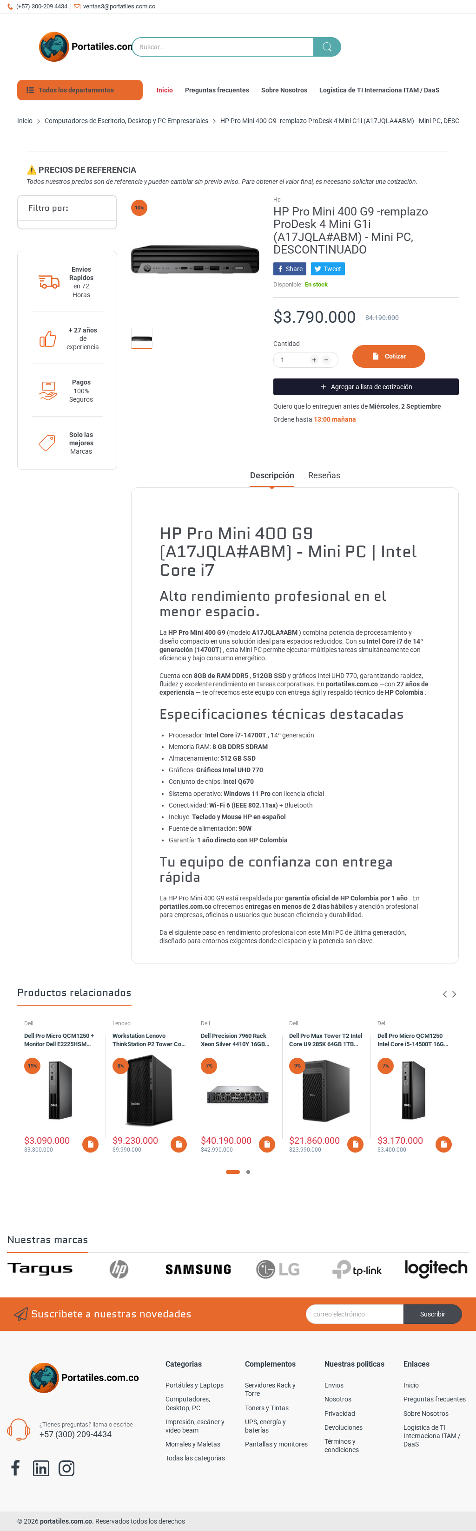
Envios (334, 1385)
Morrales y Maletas (192, 1444)
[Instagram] (67, 1468)
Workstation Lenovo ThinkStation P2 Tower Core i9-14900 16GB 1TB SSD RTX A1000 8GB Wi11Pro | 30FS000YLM (149, 1041)
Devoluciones (343, 1427)
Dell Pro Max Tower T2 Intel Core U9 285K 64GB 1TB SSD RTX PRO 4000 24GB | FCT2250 (325, 1041)
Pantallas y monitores (276, 1444)
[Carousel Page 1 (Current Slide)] (233, 1172)
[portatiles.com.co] (91, 47)
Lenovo (121, 1023)
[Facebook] (15, 1468)
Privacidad (339, 1413)
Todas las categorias (195, 1458)
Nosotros (337, 1399)
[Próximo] (445, 994)
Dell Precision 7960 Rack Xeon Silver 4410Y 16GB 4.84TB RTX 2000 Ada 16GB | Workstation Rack (238, 1041)
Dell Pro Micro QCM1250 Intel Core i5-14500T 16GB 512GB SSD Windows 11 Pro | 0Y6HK (414, 1041)
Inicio (411, 1385)
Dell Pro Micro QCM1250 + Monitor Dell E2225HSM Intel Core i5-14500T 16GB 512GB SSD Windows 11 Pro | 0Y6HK (61, 1041)
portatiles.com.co (66, 1521)
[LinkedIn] (41, 1468)
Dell (28, 1023)
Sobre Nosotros (426, 1413)
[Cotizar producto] (90, 1144)
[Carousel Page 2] (248, 1172)
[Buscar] (327, 47)
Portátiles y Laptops (194, 1385)
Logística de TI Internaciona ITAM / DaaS (432, 1436)
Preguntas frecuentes (434, 1399)
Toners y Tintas (267, 1408)
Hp (277, 199)
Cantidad (286, 343)
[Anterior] (454, 994)
